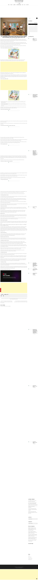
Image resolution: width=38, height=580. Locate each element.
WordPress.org (30, 559)
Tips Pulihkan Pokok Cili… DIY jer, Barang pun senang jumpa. (32, 501)
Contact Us (27, 4)
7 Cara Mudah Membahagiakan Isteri (35, 269)
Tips (24, 4)
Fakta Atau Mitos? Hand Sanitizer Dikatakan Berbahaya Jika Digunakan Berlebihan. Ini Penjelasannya (35, 152)
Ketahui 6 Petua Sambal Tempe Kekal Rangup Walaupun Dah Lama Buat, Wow (32, 512)
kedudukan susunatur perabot (12, 298)
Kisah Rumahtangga (19, 4)
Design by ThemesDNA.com (19, 567)
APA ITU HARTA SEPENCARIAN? (32, 540)
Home (9, 4)
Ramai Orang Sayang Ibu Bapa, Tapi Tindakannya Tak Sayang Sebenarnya (32, 506)
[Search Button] (29, 4)
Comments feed (30, 558)
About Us (11, 4)
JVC (9, 38)
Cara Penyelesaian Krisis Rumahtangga (35, 39)
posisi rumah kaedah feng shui (18, 298)
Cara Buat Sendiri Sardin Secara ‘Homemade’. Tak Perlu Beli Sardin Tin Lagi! (32, 509)
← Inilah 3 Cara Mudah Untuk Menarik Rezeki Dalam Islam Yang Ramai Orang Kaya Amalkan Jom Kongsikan (6, 302)
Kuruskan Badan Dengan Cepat (35, 442)
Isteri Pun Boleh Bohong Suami (35, 386)
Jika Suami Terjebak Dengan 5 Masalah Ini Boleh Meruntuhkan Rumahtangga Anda (32, 538)
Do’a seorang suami (35, 207)
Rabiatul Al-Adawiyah (31, 527)
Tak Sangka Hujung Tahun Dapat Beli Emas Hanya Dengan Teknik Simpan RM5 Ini (35, 265)
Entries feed (29, 557)
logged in (5, 306)
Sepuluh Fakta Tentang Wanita (35, 274)
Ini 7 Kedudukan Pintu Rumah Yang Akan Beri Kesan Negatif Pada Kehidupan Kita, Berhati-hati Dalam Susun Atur (14, 37)
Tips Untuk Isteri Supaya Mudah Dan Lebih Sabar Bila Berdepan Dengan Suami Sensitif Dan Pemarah (32, 503)
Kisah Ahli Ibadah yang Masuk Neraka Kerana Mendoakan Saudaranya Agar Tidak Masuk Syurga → (20, 302)
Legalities (14, 4)
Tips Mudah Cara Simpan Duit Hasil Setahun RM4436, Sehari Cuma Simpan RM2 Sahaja (32, 529)
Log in (29, 555)
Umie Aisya (29, 537)
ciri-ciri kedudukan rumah (5, 298)
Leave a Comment (15, 38)
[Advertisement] (19, 11)
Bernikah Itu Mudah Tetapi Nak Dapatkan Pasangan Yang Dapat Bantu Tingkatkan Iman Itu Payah (35, 331)
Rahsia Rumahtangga (19, 0)
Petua (22, 4)
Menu (19, 3)
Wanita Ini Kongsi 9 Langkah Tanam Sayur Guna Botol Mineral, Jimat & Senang (32, 532)
